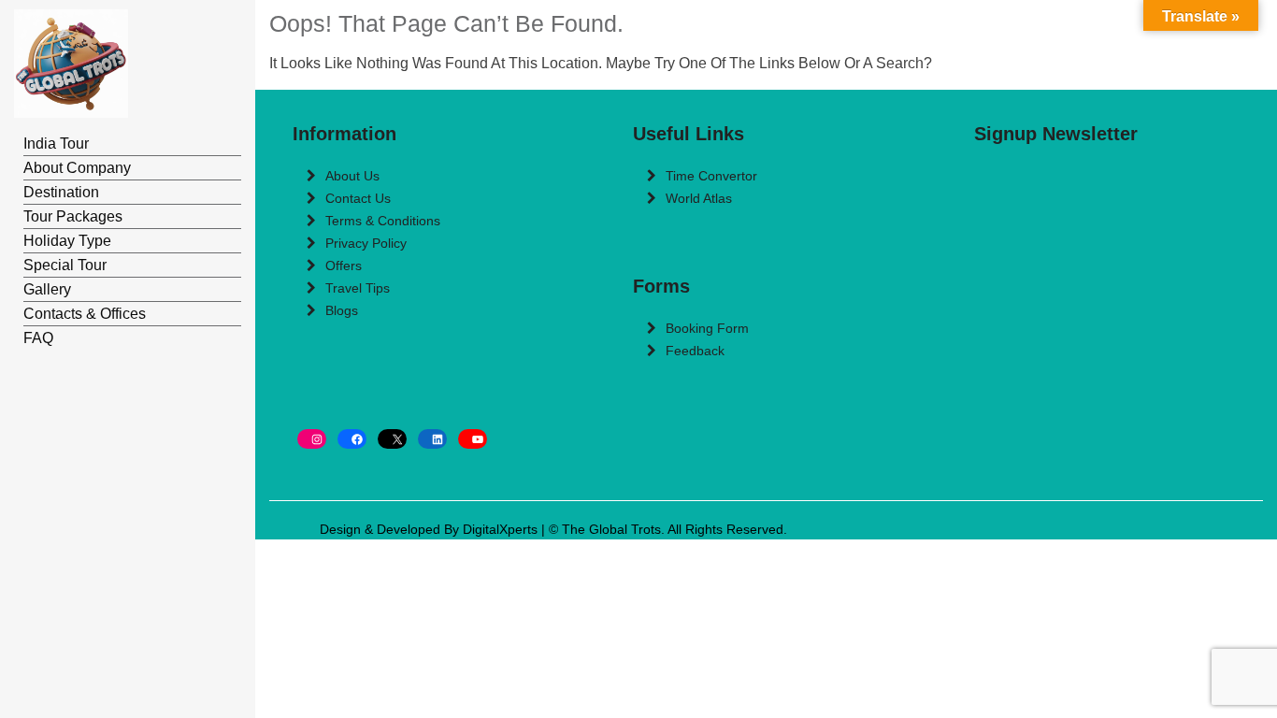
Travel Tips (357, 287)
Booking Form (707, 328)
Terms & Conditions (382, 220)
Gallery (47, 289)
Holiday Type (67, 241)
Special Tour (65, 265)
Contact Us (358, 198)
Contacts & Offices (84, 314)
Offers (343, 265)
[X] (392, 439)
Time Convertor (711, 175)
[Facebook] (351, 439)
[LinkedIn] (432, 439)
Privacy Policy (366, 243)
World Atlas (699, 198)
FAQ (38, 338)
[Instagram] (311, 439)
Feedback (695, 350)
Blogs (341, 310)
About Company (77, 168)
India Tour (56, 143)
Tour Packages (72, 216)
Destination (61, 192)
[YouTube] (472, 439)
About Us (352, 175)
